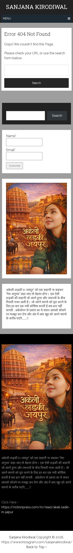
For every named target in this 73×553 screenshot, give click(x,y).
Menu (7, 18)
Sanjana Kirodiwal (36, 7)
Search (57, 116)
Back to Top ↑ (36, 547)
